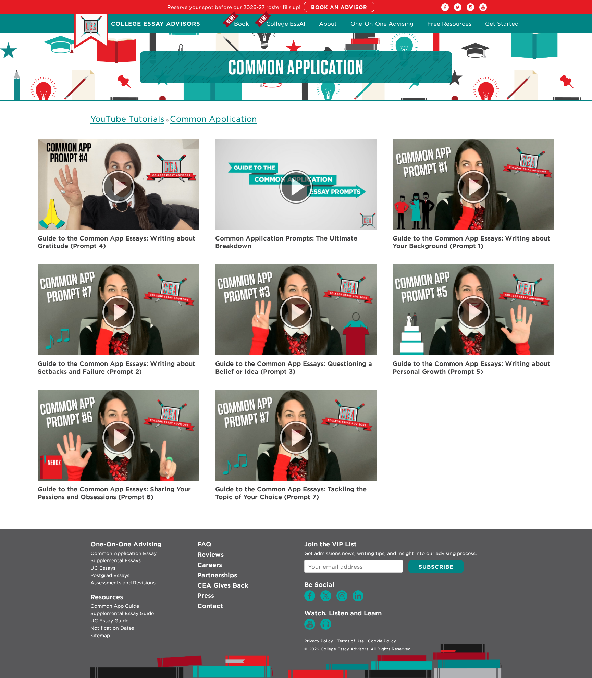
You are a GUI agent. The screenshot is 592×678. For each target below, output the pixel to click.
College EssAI (285, 25)
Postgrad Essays (110, 575)
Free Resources (449, 25)
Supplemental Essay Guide (122, 613)
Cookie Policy (382, 641)
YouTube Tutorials (127, 118)
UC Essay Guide (109, 621)
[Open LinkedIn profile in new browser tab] (358, 599)
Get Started (502, 25)
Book (241, 25)
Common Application (213, 118)
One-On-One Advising (382, 25)
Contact (210, 605)
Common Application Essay (123, 553)
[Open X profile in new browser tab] (457, 9)
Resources (106, 597)
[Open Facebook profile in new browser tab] (445, 9)
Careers (209, 564)
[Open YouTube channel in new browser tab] (483, 9)
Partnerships (217, 575)
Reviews (210, 554)
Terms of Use (350, 641)
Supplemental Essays (115, 560)
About (328, 25)
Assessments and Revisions (123, 582)
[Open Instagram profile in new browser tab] (470, 9)
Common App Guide (114, 606)
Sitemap (100, 635)
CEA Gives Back (222, 585)
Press (205, 595)
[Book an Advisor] (339, 7)
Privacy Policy (318, 641)
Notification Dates (112, 628)
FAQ (204, 544)
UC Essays (102, 568)
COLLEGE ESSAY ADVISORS (155, 24)
